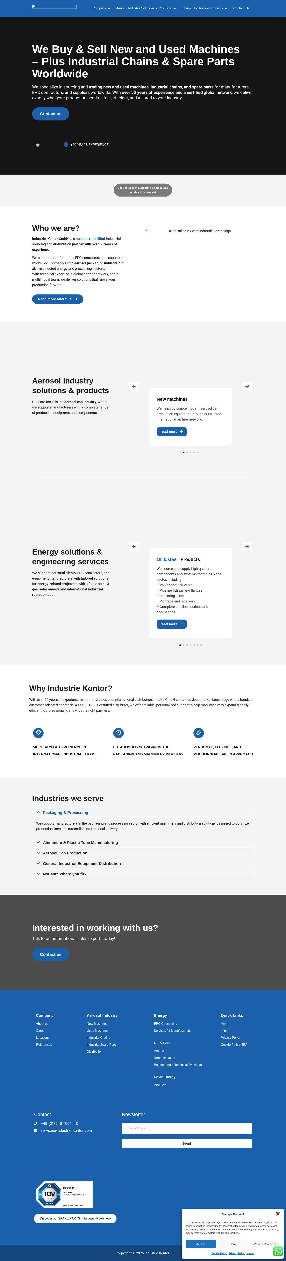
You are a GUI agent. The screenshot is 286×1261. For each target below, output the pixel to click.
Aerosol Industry (102, 1015)
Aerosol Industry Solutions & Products (144, 8)
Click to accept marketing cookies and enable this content (143, 190)
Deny (233, 1244)
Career (41, 1030)
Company (99, 8)
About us (42, 1023)
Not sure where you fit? (65, 874)
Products (160, 1050)
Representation (164, 1057)
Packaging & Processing (65, 812)
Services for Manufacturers (172, 1030)
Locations (42, 1037)
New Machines (97, 1023)
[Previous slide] (134, 386)
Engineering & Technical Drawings (178, 1064)
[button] (278, 1214)
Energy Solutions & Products (202, 8)
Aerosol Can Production (65, 853)
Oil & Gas (162, 1043)
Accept (200, 1244)
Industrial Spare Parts (102, 1044)
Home (225, 1023)
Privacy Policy (237, 1253)
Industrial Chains (98, 1037)
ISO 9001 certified (90, 239)
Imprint (250, 1253)
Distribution (95, 1051)
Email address (133, 1120)
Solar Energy (164, 1077)
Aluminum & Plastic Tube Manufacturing (80, 842)
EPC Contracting (165, 1023)
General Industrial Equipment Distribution (82, 863)
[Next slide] (247, 386)
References (44, 1044)
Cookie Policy (219, 1253)
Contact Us (241, 8)
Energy (160, 1015)
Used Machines (97, 1030)
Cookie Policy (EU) (234, 1044)
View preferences (265, 1244)
